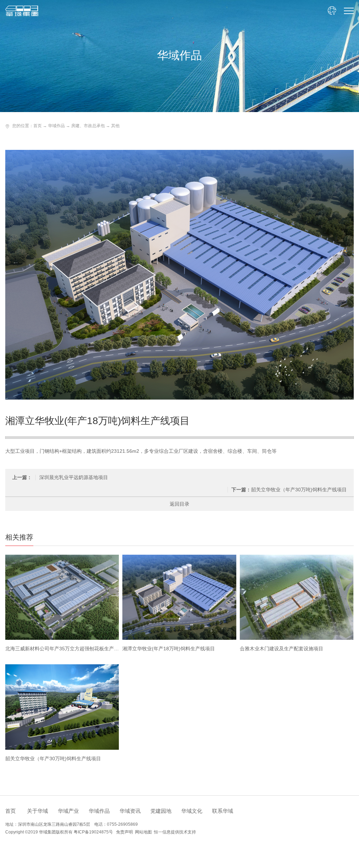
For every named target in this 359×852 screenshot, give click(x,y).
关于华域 (37, 811)
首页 (37, 125)
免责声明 (124, 832)
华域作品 (56, 125)
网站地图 (143, 832)
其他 (115, 125)
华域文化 (191, 811)
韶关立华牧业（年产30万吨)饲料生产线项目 (289, 489)
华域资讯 (130, 811)
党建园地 (160, 811)
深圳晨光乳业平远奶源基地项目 (60, 477)
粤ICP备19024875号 (93, 832)
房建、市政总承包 (88, 125)
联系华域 (222, 811)
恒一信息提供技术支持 (175, 832)
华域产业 (68, 811)
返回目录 (179, 504)
